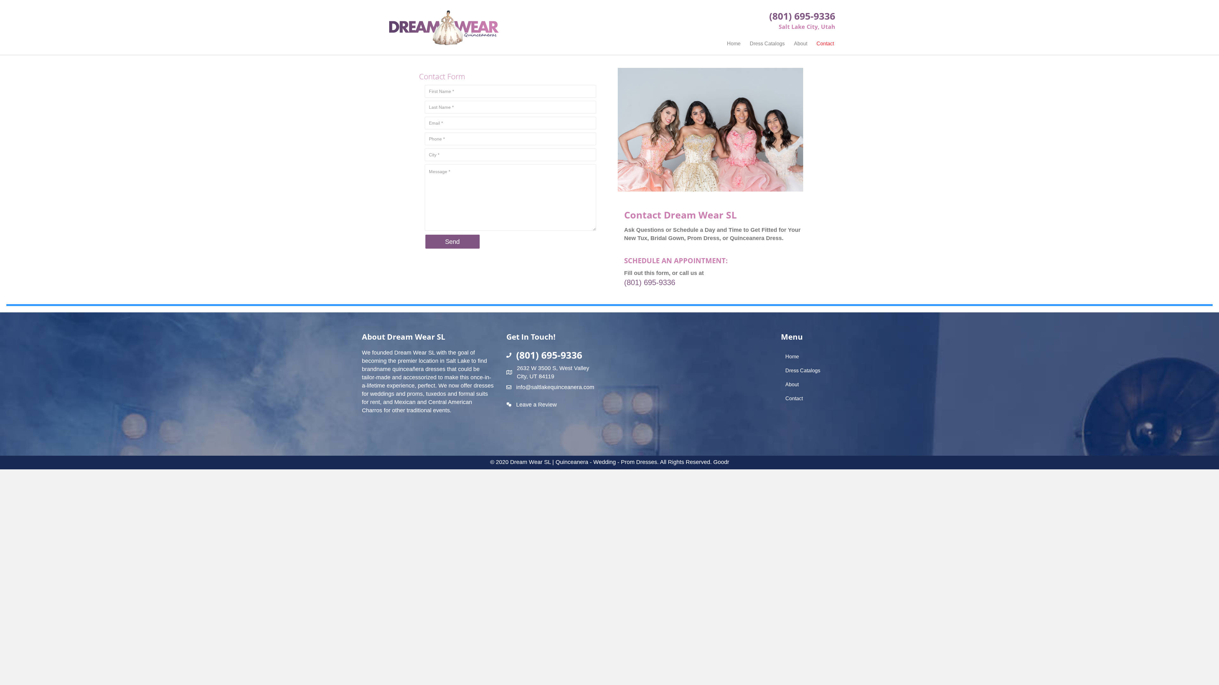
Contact (825, 43)
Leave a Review (536, 404)
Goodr (721, 462)
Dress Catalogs (767, 43)
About (800, 43)
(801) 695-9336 (649, 282)
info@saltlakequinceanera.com (555, 387)
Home (734, 43)
